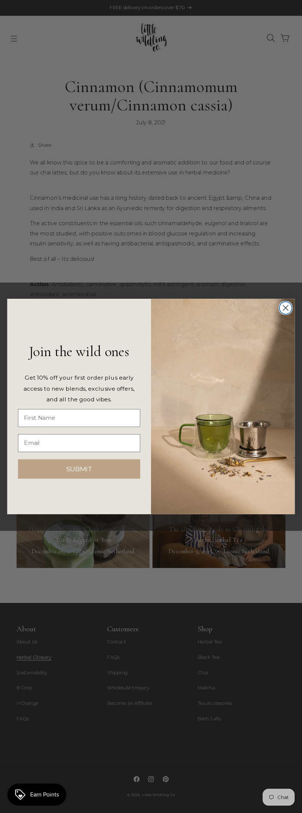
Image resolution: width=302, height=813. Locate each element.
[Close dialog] (286, 308)
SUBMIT (79, 469)
